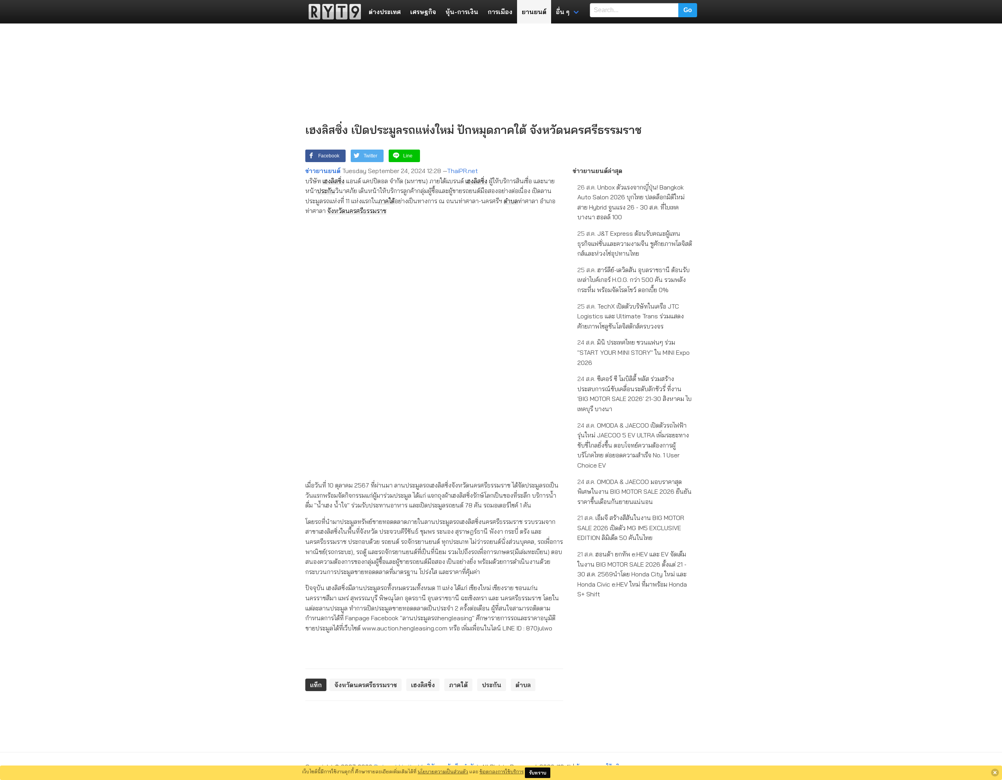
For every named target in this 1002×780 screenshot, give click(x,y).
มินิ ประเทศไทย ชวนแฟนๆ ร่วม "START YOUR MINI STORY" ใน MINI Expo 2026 (633, 352)
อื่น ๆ (562, 12)
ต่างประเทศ (385, 12)
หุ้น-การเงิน (461, 12)
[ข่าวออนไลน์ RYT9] (332, 11)
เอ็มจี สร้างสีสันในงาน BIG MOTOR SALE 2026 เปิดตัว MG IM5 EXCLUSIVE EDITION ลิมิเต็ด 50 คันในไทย (630, 528)
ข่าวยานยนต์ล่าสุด (597, 171)
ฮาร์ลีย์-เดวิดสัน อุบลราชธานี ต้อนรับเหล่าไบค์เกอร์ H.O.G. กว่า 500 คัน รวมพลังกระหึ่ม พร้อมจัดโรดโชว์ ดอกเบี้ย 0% (633, 280)
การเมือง (500, 12)
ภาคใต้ (386, 201)
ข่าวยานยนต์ (323, 171)
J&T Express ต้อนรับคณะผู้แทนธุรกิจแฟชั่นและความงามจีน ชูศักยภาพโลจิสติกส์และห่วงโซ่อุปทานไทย (634, 243)
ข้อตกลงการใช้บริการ (501, 771)
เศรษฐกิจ (423, 12)
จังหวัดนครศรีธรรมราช (356, 211)
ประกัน (326, 191)
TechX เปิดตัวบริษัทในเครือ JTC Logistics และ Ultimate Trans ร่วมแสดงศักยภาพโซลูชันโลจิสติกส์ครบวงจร (630, 316)
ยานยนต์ (534, 12)
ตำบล (511, 201)
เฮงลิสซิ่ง (333, 181)
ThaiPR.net (462, 171)
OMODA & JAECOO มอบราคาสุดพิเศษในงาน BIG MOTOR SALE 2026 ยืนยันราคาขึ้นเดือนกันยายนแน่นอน (634, 492)
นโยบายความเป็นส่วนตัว (443, 771)
